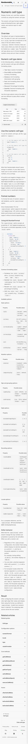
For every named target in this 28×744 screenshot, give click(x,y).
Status (24, 731)
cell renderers (5, 201)
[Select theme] (18, 2)
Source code (7, 124)
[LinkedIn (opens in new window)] (14, 733)
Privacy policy (6, 726)
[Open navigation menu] (25, 2)
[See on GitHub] (25, 124)
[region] (14, 152)
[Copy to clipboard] (24, 140)
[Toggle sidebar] (2, 6)
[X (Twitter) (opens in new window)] (22, 733)
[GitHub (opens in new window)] (5, 733)
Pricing (14, 730)
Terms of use (15, 726)
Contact (23, 726)
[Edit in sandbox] (22, 124)
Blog (6, 730)
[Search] (14, 2)
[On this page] (25, 6)
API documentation (12, 522)
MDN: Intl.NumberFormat (8, 525)
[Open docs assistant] (22, 2)
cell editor (21, 537)
